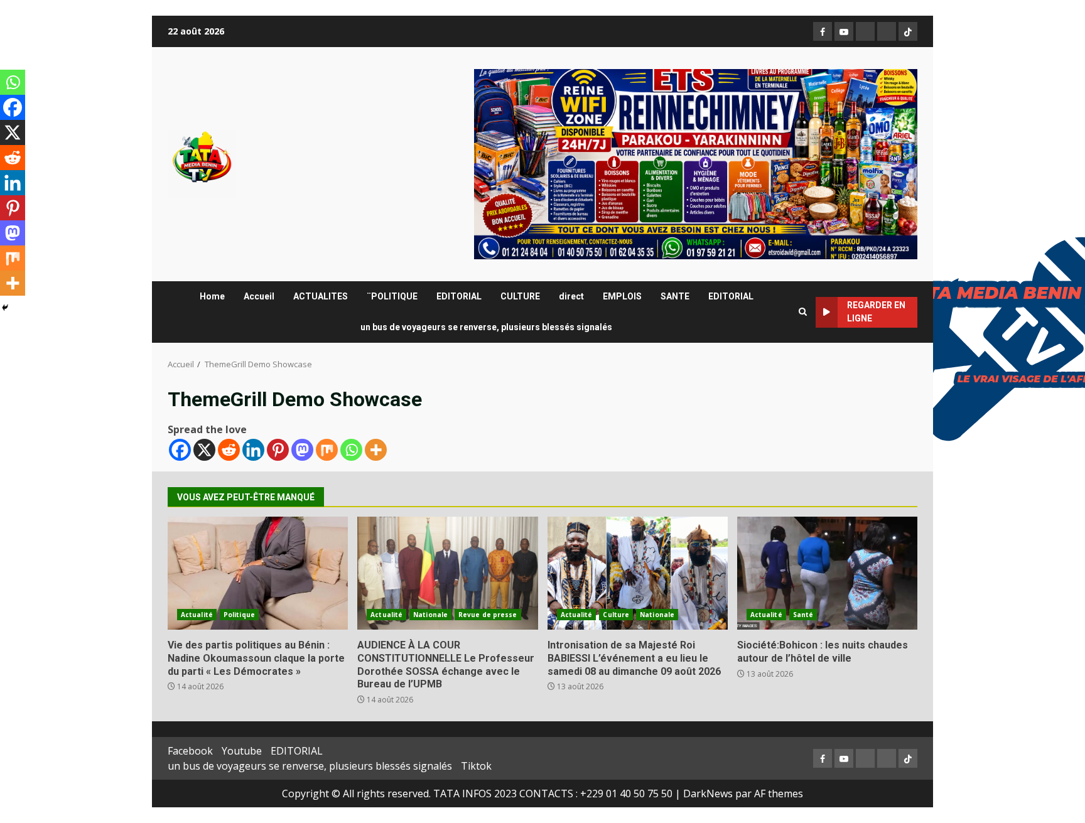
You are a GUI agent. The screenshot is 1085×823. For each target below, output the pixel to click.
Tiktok (476, 766)
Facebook (190, 751)
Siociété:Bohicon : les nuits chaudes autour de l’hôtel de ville (827, 573)
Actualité (197, 614)
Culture (616, 614)
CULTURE (520, 296)
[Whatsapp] (351, 450)
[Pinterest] (278, 450)
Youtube (242, 751)
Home (212, 296)
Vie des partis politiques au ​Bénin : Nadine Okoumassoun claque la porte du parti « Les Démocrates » (258, 573)
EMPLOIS (622, 296)
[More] (376, 450)
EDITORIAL (459, 296)
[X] (204, 450)
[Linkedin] (253, 450)
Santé (803, 614)
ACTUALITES (320, 296)
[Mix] (327, 450)
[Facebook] (180, 450)
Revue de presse (487, 614)
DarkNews (708, 793)
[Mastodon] (302, 450)
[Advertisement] (695, 163)
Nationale (430, 614)
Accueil (259, 296)
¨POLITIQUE (392, 296)
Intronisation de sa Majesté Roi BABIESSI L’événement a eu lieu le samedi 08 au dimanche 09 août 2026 (638, 573)
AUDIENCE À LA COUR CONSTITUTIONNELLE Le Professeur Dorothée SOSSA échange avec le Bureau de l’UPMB (447, 573)
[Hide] (5, 308)
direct (571, 296)
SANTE (675, 296)
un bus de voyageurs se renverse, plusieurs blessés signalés (486, 327)
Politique (239, 614)
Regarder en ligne (876, 311)
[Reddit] (229, 450)
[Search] (803, 312)
